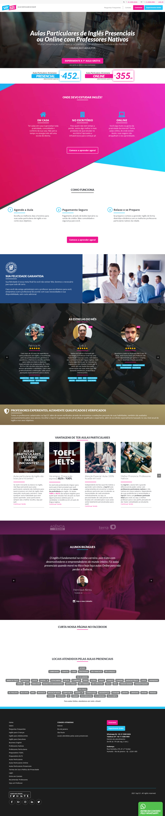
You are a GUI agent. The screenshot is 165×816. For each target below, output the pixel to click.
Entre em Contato (15, 776)
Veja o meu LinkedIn (84, 609)
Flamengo (76, 680)
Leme (27, 684)
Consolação (91, 693)
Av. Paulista (13, 693)
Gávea (85, 680)
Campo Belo (67, 693)
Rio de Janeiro (82, 677)
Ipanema (119, 680)
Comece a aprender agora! (82, 150)
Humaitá (110, 680)
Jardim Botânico (132, 680)
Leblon (20, 684)
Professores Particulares (18, 749)
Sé (68, 696)
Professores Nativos (16, 746)
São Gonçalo (110, 672)
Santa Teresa (71, 684)
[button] (7, 357)
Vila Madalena (86, 696)
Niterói (82, 668)
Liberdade (134, 693)
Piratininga (83, 672)
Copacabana (56, 680)
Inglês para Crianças (16, 732)
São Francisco (96, 672)
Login (11, 773)
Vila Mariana (100, 696)
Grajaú (101, 680)
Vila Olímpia (112, 696)
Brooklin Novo (54, 693)
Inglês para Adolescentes (18, 736)
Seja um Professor (16, 783)
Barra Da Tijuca (12, 680)
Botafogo (25, 680)
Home (11, 722)
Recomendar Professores (18, 780)
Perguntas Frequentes (112, 8)
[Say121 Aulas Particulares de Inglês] (19, 7)
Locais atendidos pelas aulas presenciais (72, 736)
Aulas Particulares (16, 759)
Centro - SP (79, 693)
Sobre (11, 726)
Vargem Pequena (141, 684)
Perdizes (153, 693)
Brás (33, 693)
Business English (15, 743)
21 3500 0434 (132, 2)
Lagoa (143, 680)
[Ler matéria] (28, 457)
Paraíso (51, 696)
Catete (34, 680)
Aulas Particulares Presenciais (20, 766)
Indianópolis (104, 693)
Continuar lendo (19, 504)
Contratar (138, 7)
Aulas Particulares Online (18, 763)
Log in (160, 2)
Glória (93, 680)
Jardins (125, 693)
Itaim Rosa (61, 696)
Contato (128, 8)
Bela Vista (24, 693)
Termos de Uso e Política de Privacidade (24, 769)
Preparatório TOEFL (16, 753)
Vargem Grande (126, 684)
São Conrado (84, 684)
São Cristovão (97, 684)
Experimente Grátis (153, 7)
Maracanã (36, 684)
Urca (115, 684)
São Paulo (82, 689)
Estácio (66, 680)
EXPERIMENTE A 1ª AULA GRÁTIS (82, 60)
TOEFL (68, 478)
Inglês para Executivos (17, 739)
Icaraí (74, 672)
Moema (144, 693)
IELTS (60, 478)
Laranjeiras (153, 680)
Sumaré (75, 696)
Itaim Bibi (115, 693)
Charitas (65, 672)
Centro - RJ (44, 680)
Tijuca (108, 684)
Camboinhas (54, 672)
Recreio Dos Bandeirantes (53, 684)
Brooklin (41, 693)
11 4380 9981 (150, 2)
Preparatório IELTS (16, 756)
